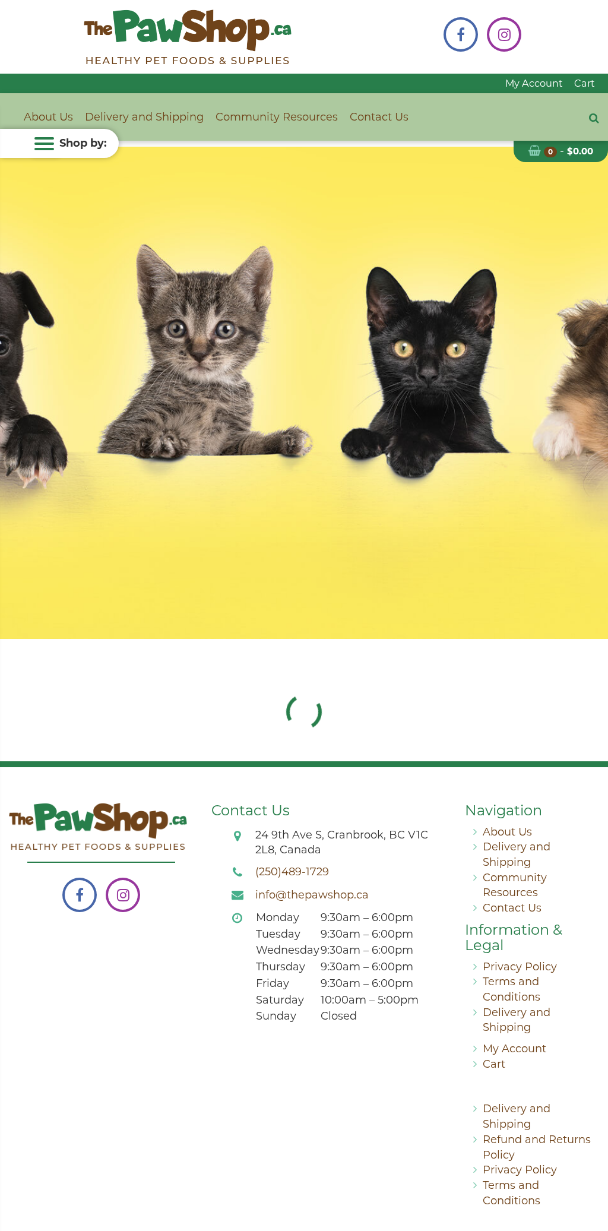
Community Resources (277, 117)
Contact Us (379, 117)
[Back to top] (589, 1173)
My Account (534, 83)
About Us (48, 117)
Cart (584, 83)
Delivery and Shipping (144, 117)
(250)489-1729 (292, 871)
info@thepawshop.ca (312, 894)
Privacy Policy (520, 966)
